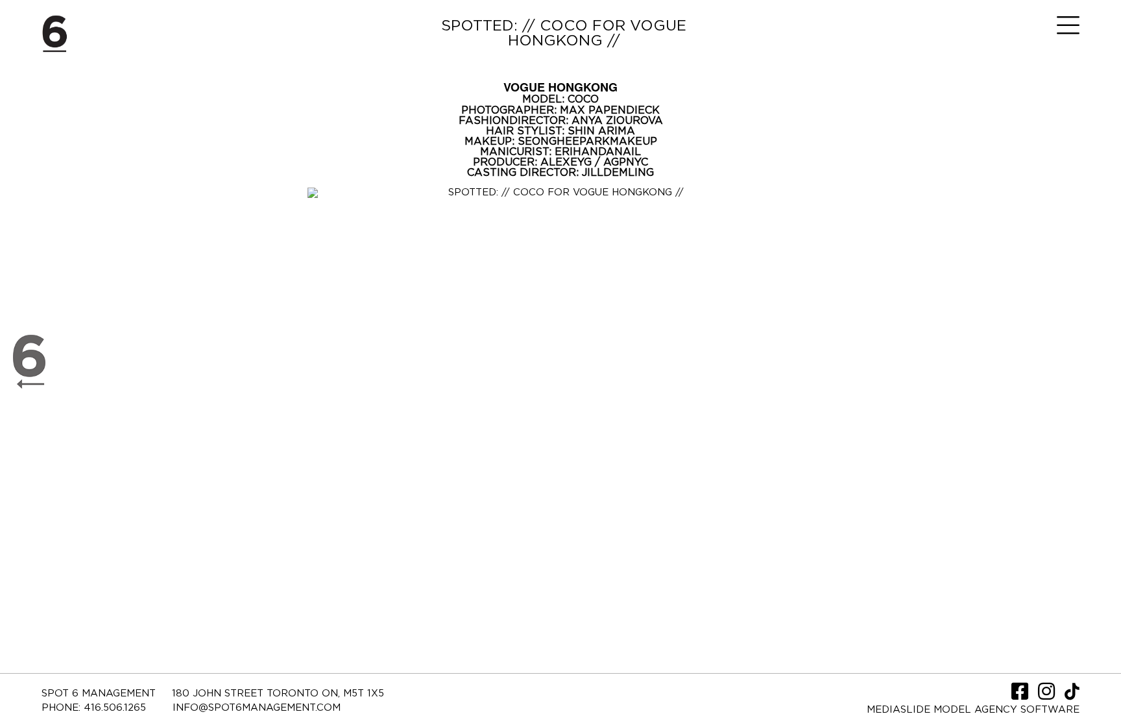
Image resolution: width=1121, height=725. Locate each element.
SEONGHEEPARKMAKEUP (587, 141)
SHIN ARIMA (601, 131)
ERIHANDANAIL (598, 152)
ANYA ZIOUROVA (617, 121)
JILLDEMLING (618, 172)
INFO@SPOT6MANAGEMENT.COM (257, 708)
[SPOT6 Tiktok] (1072, 695)
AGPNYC (625, 162)
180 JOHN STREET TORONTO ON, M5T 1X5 (278, 693)
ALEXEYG (567, 162)
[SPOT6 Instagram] (1048, 695)
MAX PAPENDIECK (610, 110)
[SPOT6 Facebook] (1021, 695)
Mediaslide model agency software (973, 710)
